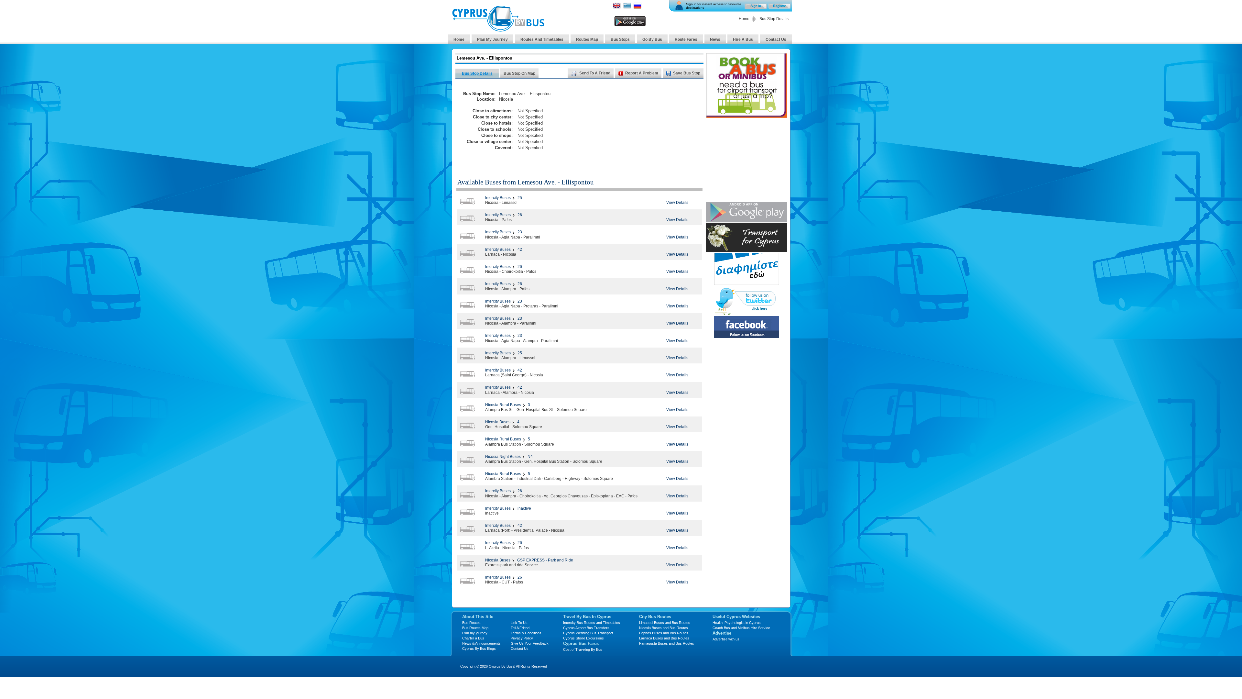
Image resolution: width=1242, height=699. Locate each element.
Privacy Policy (522, 638)
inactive (524, 508)
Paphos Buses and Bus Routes (663, 633)
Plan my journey (474, 633)
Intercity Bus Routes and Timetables (591, 623)
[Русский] (637, 7)
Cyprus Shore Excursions (583, 638)
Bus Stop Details (477, 73)
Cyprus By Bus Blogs (479, 648)
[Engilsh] (617, 7)
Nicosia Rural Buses (503, 405)
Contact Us (776, 39)
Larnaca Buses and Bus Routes (664, 638)
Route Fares (686, 39)
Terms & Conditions (526, 633)
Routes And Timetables (541, 39)
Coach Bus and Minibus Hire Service (741, 628)
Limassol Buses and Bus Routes (664, 623)
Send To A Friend (593, 73)
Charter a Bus (473, 638)
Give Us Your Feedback (530, 643)
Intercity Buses (498, 197)
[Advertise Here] (746, 283)
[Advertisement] (641, 124)
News (715, 39)
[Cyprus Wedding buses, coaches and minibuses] (746, 250)
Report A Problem (640, 73)
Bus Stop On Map (519, 73)
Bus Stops (620, 39)
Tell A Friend (520, 628)
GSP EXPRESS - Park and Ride (544, 560)
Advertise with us (726, 639)
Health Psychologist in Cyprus (737, 623)
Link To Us (519, 623)
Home (744, 19)
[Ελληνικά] (627, 7)
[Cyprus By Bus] (498, 30)
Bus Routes (471, 623)
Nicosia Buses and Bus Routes (663, 628)
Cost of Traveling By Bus (582, 649)
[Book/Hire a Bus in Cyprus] (746, 116)
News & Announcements (481, 643)
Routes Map (587, 39)
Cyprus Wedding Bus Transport (588, 633)
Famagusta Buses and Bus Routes (666, 643)
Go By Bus (652, 39)
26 (519, 215)
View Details (677, 202)
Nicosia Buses (497, 422)
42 (519, 249)
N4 (530, 456)
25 (519, 197)
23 (519, 232)
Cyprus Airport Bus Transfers (586, 628)
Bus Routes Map (475, 628)
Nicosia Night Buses (503, 456)
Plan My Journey (492, 39)
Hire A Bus (743, 39)
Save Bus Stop (686, 73)
